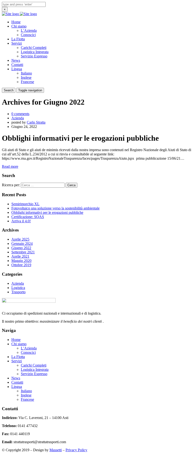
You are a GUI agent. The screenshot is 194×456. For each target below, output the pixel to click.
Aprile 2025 (20, 239)
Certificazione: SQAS (27, 217)
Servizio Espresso (34, 56)
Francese (27, 82)
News (15, 60)
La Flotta (18, 39)
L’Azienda (29, 30)
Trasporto (18, 292)
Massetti (55, 450)
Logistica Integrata (34, 52)
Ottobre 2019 (21, 265)
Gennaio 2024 (22, 244)
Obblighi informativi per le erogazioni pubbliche (47, 212)
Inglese (26, 77)
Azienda (17, 118)
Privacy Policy (76, 450)
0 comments (20, 114)
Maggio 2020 (21, 261)
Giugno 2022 (21, 248)
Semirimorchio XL (25, 204)
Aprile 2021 (20, 256)
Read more (10, 166)
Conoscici (28, 35)
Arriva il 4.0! (21, 221)
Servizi (16, 43)
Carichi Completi (33, 48)
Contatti (17, 65)
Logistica (18, 288)
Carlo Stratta (36, 122)
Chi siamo (18, 26)
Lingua (16, 69)
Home (16, 22)
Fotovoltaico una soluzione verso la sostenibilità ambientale (55, 208)
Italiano (26, 73)
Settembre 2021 (23, 252)
